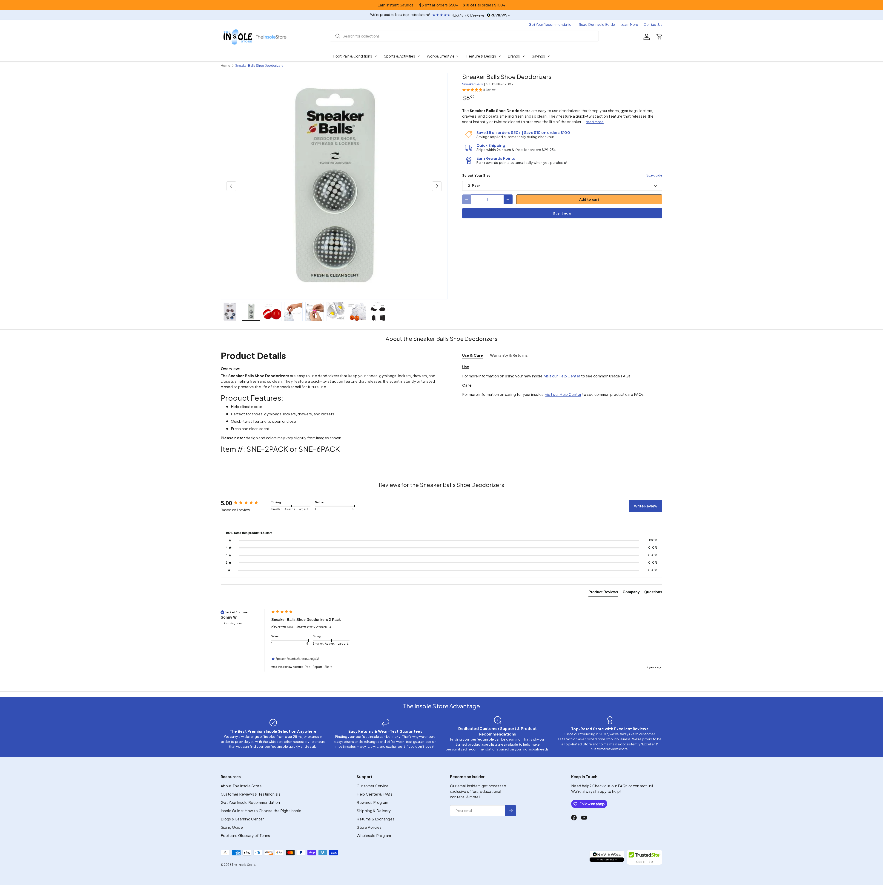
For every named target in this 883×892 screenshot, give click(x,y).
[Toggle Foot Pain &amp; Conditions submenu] (375, 56)
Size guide (654, 175)
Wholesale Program (374, 835)
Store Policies (369, 827)
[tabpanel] (562, 380)
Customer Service (372, 785)
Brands (514, 56)
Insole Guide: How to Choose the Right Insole (261, 810)
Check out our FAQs (610, 785)
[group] (245, 503)
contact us (642, 785)
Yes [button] (307, 667)
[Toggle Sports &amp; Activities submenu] (418, 56)
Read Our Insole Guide (597, 24)
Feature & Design (481, 56)
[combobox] (464, 36)
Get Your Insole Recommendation (250, 802)
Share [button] (328, 667)
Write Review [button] (645, 506)
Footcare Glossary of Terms (245, 835)
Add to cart (589, 199)
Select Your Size (476, 175)
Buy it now (562, 213)
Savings (538, 56)
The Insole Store (243, 864)
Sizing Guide (232, 827)
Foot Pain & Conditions (352, 56)
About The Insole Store (241, 785)
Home (225, 65)
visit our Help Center (562, 376)
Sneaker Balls (472, 84)
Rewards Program (372, 802)
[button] (659, 37)
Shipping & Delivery (374, 810)
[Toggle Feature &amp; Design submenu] (499, 56)
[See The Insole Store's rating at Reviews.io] (607, 857)
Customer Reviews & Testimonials (250, 794)
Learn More (629, 24)
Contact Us (653, 24)
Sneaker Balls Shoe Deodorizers (259, 65)
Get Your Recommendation (551, 24)
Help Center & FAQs (374, 794)
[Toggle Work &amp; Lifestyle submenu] (458, 56)
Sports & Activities (399, 56)
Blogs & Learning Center (242, 819)
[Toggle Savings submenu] (548, 56)
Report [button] (317, 667)
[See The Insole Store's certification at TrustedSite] (644, 857)
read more (595, 121)
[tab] (472, 355)
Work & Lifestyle (441, 56)
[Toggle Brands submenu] (523, 56)
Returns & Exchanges (375, 819)
